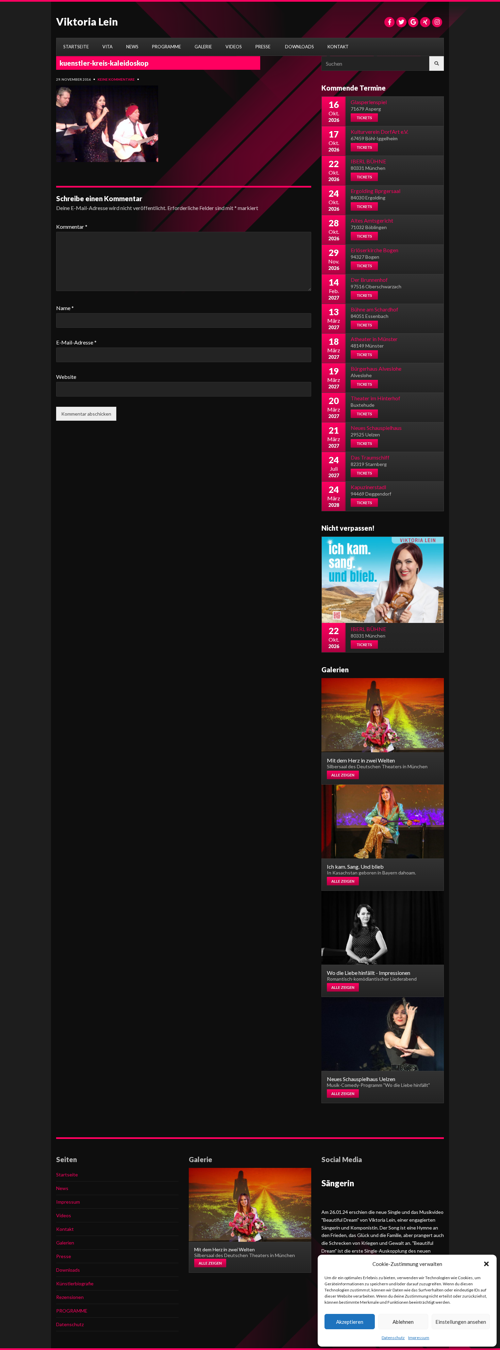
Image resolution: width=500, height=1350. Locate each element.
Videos (63, 1215)
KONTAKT (338, 46)
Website (66, 376)
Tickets (364, 117)
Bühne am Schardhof (374, 309)
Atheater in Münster (374, 339)
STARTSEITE (76, 46)
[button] (486, 1263)
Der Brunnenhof (369, 279)
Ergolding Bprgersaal (375, 191)
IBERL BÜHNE (368, 161)
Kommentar (71, 226)
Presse (63, 1256)
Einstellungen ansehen (460, 1322)
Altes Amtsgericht (372, 220)
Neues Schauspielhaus (376, 427)
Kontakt (65, 1229)
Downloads (68, 1270)
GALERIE (203, 46)
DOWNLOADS (299, 46)
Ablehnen (403, 1322)
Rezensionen (70, 1297)
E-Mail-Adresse (76, 342)
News (62, 1188)
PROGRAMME (166, 46)
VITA (107, 46)
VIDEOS (234, 46)
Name (65, 308)
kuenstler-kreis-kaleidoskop (104, 63)
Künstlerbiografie (75, 1283)
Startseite (67, 1174)
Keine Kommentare (116, 79)
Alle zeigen (342, 775)
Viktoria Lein (87, 21)
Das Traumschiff (370, 457)
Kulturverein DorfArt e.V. (379, 131)
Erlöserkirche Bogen (374, 250)
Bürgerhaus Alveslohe (376, 368)
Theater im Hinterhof (375, 398)
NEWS (132, 46)
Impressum (418, 1337)
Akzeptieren (349, 1322)
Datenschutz (393, 1337)
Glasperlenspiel (369, 102)
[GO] (436, 63)
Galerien (65, 1242)
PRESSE (262, 46)
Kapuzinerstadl (368, 487)
